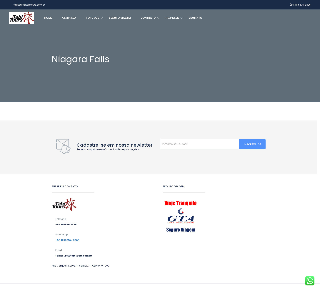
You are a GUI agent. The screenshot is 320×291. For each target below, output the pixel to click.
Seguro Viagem (120, 18)
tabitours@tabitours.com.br (29, 4)
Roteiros (92, 18)
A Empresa (69, 18)
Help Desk (172, 18)
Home (48, 18)
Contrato (148, 18)
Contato (195, 18)
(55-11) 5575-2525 (300, 4)
